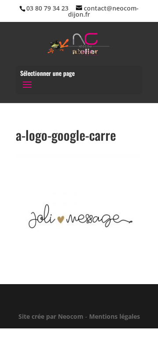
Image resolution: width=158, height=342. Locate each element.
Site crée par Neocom (50, 316)
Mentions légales (114, 316)
